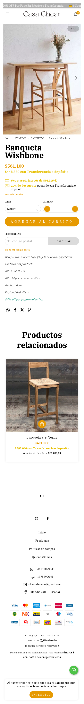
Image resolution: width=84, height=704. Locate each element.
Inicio (8, 138)
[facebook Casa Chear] (47, 518)
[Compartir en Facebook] (15, 309)
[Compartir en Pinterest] (29, 309)
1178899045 (45, 577)
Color (8, 202)
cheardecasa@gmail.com (45, 584)
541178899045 (45, 569)
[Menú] (8, 14)
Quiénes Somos (42, 557)
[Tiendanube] (42, 641)
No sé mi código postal (17, 249)
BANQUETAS (38, 138)
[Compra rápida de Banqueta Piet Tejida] (42, 424)
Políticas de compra (42, 549)
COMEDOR (21, 138)
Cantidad (48, 202)
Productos (42, 540)
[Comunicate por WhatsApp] (73, 670)
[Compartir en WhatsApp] (8, 309)
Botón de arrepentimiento (45, 657)
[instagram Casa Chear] (36, 518)
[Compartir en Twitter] (22, 309)
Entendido (41, 694)
